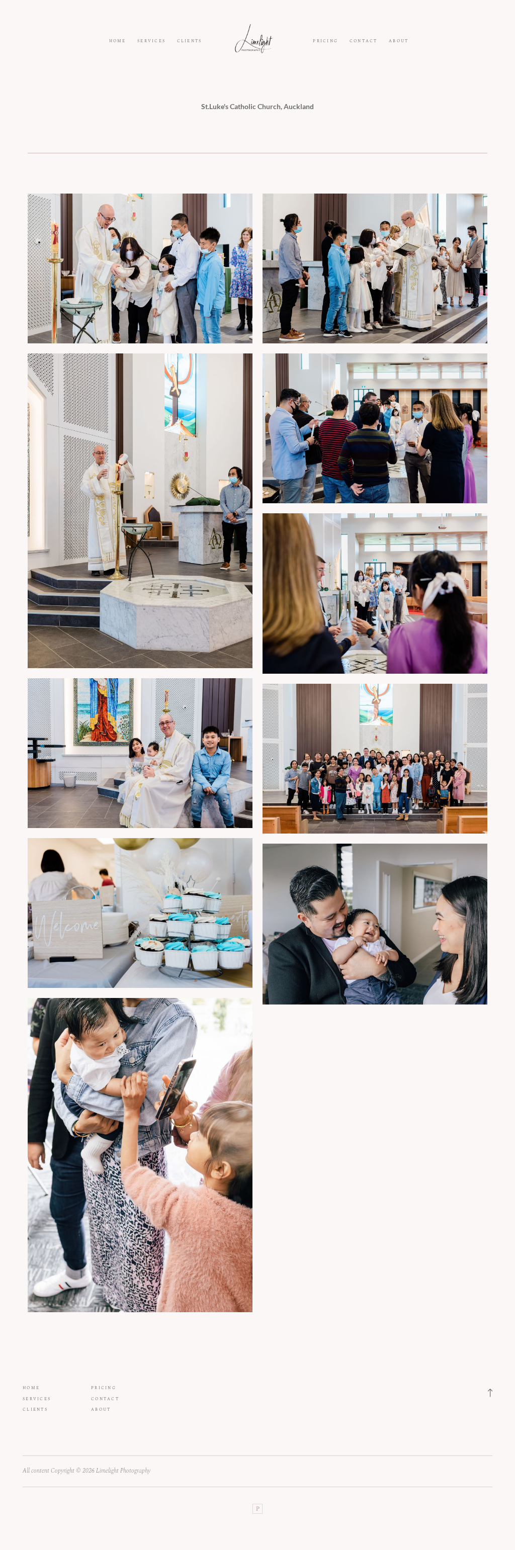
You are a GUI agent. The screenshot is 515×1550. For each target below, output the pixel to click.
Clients (189, 41)
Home (117, 41)
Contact (364, 41)
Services (151, 41)
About (398, 41)
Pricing (325, 41)
